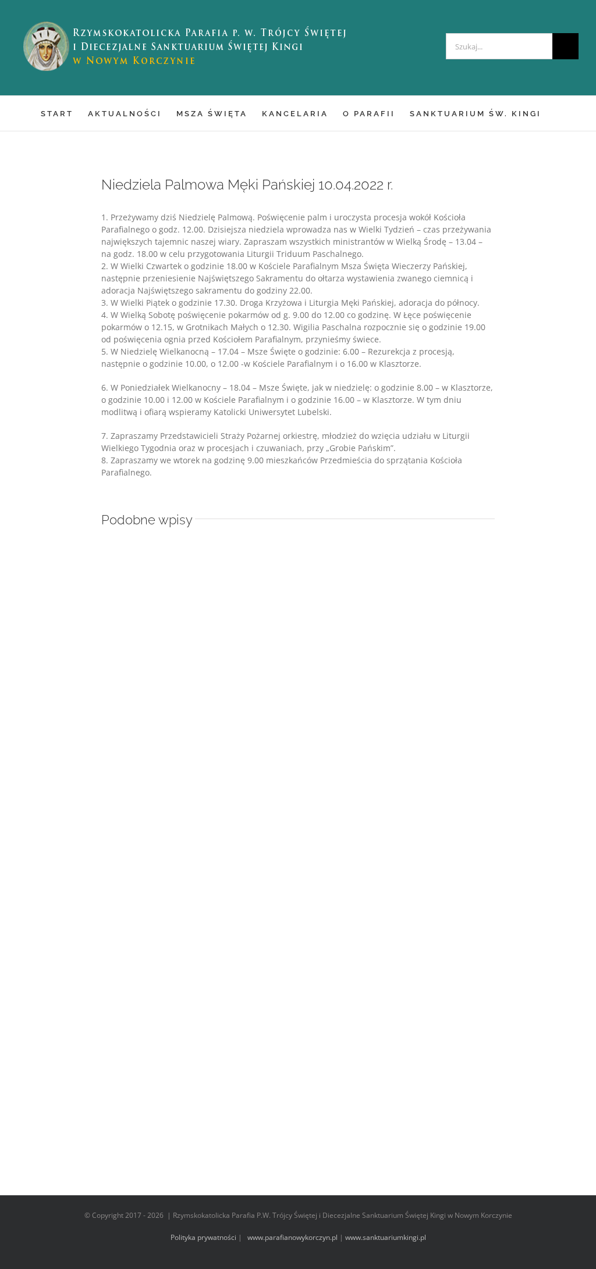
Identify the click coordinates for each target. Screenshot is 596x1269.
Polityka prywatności (203, 1237)
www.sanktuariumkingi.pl (385, 1237)
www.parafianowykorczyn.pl (292, 1237)
